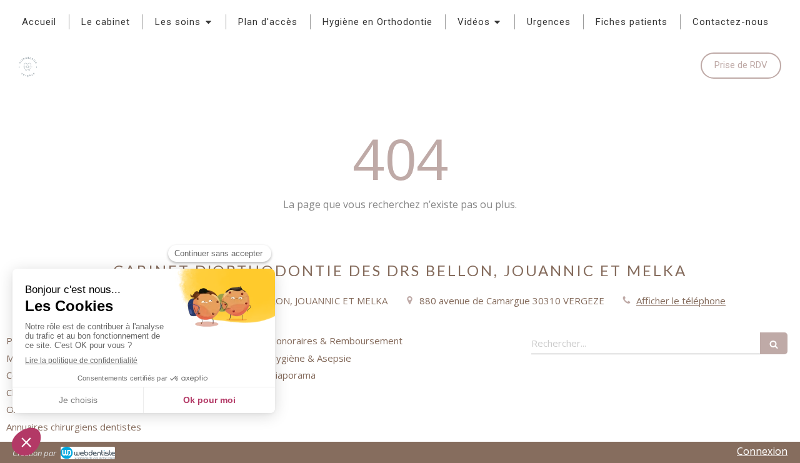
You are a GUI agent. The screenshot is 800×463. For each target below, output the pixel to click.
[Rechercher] (774, 343)
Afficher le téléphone (681, 300)
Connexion (762, 451)
